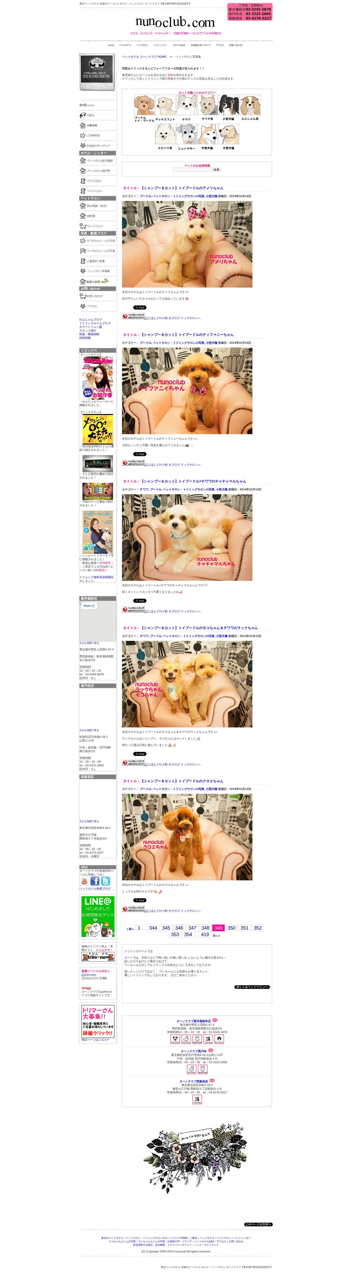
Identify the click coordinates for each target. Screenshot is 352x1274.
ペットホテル (207, 1238)
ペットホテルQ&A (204, 1241)
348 (205, 928)
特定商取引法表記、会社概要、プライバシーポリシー (162, 1244)
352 (258, 928)
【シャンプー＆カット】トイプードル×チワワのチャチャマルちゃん (193, 481)
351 (245, 928)
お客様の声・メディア (179, 1241)
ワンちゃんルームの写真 (151, 1241)
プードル (145, 196)
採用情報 (85, 337)
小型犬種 (211, 196)
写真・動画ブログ (94, 233)
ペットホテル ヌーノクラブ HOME (144, 56)
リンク (198, 1244)
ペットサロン (224, 1238)
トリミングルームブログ (95, 323)
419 (205, 934)
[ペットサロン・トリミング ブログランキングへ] (133, 318)
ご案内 (193, 1238)
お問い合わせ (236, 1241)
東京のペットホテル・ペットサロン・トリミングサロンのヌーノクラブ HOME (144, 1238)
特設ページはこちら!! (95, 1039)
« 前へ (130, 928)
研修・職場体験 (89, 334)
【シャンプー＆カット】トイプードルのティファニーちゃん (187, 335)
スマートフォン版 (90, 326)
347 (192, 928)
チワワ (144, 489)
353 (175, 934)
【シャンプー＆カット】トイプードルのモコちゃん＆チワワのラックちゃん (199, 628)
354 (188, 934)
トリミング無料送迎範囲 (95, 577)
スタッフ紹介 (87, 330)
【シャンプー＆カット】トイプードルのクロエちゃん (181, 781)
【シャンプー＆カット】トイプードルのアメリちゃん (181, 188)
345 (166, 928)
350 (231, 928)
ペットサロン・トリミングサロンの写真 (178, 196)
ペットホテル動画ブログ (95, 888)
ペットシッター (242, 1238)
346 (179, 928)
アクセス (221, 1241)
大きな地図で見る (89, 642)
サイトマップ (211, 1244)
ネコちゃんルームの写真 (122, 1241)
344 (153, 928)
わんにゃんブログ (90, 319)
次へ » (216, 935)
